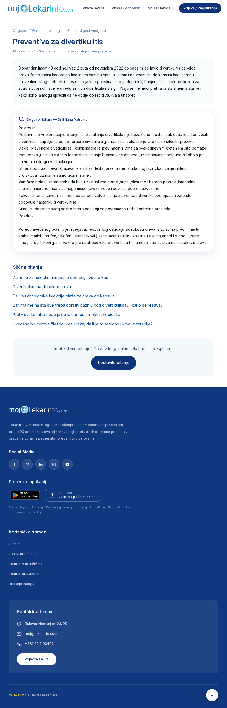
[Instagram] (54, 464)
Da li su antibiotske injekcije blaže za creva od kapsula (64, 296)
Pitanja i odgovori (126, 8)
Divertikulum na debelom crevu (42, 286)
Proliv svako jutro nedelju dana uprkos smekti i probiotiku (66, 314)
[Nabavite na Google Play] (25, 495)
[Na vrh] (212, 695)
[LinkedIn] (40, 464)
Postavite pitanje (114, 362)
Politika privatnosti (24, 574)
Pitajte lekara (93, 8)
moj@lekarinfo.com (41, 634)
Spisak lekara (159, 8)
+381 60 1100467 (39, 644)
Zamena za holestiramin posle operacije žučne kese (62, 277)
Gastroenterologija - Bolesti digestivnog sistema (73, 31)
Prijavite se (34, 659)
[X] (27, 464)
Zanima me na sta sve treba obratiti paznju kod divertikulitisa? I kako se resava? (88, 305)
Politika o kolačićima (26, 564)
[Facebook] (14, 464)
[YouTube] (67, 464)
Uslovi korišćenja (23, 554)
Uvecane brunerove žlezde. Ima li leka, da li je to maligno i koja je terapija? (83, 324)
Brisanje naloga (21, 584)
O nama (15, 544)
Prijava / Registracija (200, 8)
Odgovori (21, 31)
